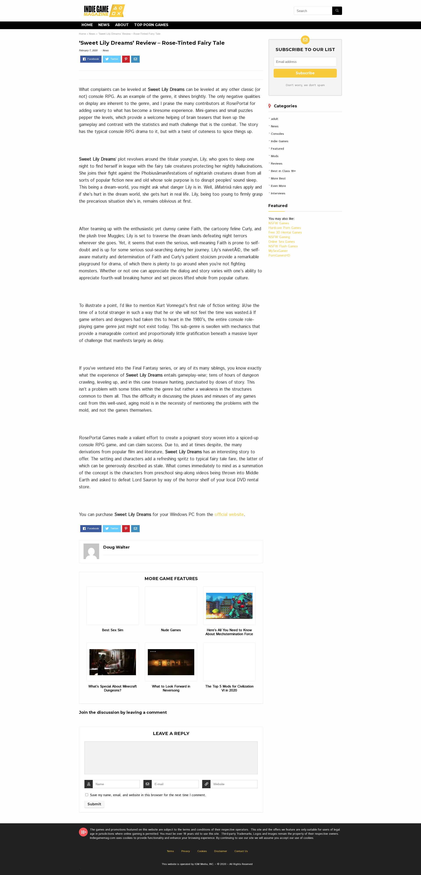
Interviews (278, 193)
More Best (278, 178)
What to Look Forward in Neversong (171, 689)
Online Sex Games (281, 241)
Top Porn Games (151, 25)
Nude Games (171, 630)
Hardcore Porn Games (284, 228)
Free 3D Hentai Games (285, 232)
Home (87, 25)
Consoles (277, 134)
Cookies (202, 851)
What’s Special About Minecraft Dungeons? (112, 689)
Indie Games (279, 141)
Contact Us (241, 851)
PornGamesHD (279, 255)
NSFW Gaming (279, 237)
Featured (277, 149)
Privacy (185, 851)
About (122, 25)
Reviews (276, 163)
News (104, 25)
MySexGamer (278, 251)
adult (274, 119)
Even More (278, 186)
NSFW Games (278, 223)
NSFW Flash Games (283, 246)
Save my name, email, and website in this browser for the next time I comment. (148, 795)
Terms (170, 851)
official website (229, 515)
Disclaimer (220, 851)
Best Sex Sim (112, 630)
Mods (274, 156)
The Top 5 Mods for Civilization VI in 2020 (229, 689)
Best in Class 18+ (283, 171)
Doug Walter (116, 547)
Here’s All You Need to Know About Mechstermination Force (229, 632)
